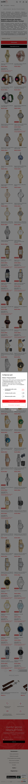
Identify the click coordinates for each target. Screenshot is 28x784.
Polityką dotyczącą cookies (8, 380)
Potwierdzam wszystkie (14, 401)
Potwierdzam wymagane (14, 405)
